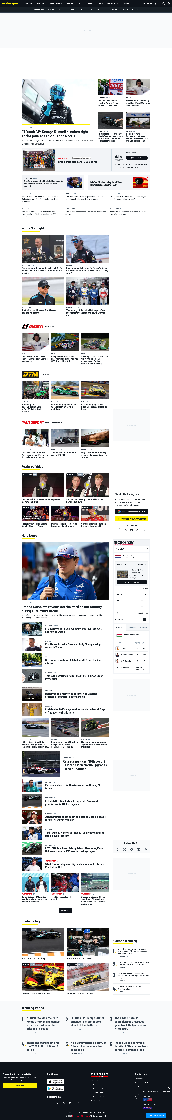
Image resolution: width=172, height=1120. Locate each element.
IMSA (90, 3)
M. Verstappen (127, 655)
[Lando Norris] (117, 648)
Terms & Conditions (72, 1112)
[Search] (163, 3)
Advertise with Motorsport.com (147, 1083)
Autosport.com (97, 1092)
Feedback (139, 1079)
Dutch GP (127, 555)
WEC (81, 3)
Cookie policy (87, 1112)
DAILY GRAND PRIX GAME (55, 10)
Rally (126, 3)
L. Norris (124, 648)
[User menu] (168, 3)
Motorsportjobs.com (99, 1088)
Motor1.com (95, 1084)
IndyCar (69, 3)
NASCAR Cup (55, 3)
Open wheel (112, 3)
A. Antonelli (126, 661)
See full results (140, 668)
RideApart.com (96, 1100)
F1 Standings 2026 (93, 10)
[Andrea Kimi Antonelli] (117, 661)
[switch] (145, 619)
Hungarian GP (131, 634)
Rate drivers (123, 667)
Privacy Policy (99, 1112)
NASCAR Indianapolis (130, 10)
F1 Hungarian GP (111, 10)
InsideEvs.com (96, 1080)
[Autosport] (33, 422)
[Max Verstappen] (117, 655)
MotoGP (40, 3)
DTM (99, 3)
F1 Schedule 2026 (75, 10)
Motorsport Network (81, 1116)
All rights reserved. (98, 1116)
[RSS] (144, 530)
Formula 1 (27, 3)
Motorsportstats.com (99, 1096)
